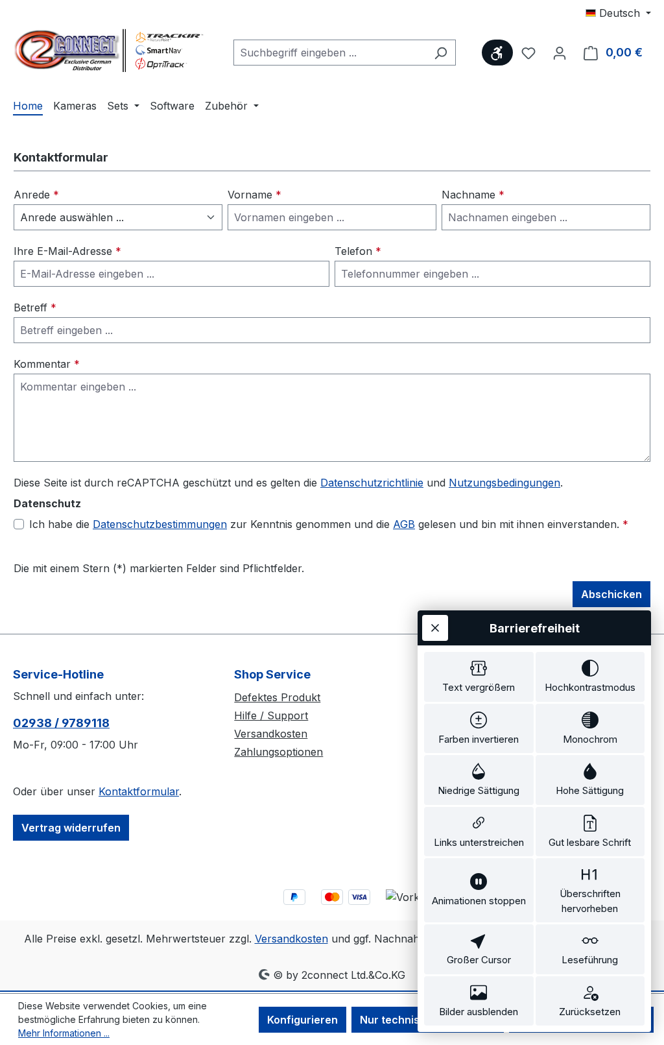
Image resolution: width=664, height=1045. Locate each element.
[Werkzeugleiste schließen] (435, 628)
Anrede (36, 194)
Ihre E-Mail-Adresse (67, 251)
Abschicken (611, 594)
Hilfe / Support (271, 715)
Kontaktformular (139, 791)
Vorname (254, 194)
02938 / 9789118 (61, 723)
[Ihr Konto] (559, 53)
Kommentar (47, 363)
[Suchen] (440, 53)
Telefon (358, 251)
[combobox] (329, 53)
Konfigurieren (302, 1019)
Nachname (473, 194)
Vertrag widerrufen (71, 827)
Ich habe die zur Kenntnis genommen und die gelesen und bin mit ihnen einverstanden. (328, 524)
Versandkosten (270, 733)
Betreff (35, 307)
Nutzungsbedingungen (504, 482)
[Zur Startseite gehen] (110, 50)
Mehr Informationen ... (64, 1033)
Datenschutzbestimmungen (160, 524)
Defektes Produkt (277, 697)
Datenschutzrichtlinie (371, 482)
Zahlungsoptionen (278, 751)
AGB (404, 524)
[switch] (479, 677)
